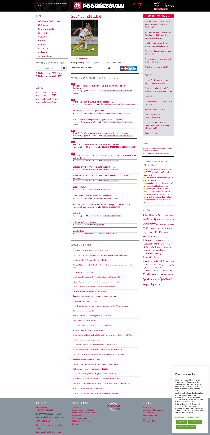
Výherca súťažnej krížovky (155, 109)
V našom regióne (111, 198)
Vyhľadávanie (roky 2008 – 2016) (49, 73)
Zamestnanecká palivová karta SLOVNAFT (87, 359)
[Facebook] (122, 68)
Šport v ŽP (43, 33)
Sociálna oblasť (128, 147)
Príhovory (157, 254)
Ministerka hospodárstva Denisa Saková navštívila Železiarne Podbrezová (157, 24)
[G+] (126, 68)
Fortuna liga (149, 237)
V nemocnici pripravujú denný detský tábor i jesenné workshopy (94, 374)
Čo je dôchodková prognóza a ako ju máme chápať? (90, 250)
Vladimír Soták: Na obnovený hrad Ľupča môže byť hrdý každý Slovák (96, 277)
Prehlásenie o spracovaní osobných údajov (50, 426)
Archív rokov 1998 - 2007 (46, 92)
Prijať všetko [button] (181, 422)
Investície (165, 237)
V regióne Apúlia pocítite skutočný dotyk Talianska (90, 260)
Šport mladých (168, 275)
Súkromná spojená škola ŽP (82, 410)
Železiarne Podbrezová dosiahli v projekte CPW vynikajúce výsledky (95, 296)
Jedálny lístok (150, 96)
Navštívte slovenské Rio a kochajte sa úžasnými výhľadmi (92, 325)
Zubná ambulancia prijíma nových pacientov (88, 330)
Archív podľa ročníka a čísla (47, 99)
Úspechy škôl (167, 271)
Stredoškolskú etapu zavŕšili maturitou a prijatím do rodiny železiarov (96, 379)
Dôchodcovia (151, 228)
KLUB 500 (43, 48)
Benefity (151, 219)
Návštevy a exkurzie (150, 247)
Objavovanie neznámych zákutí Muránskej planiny (90, 292)
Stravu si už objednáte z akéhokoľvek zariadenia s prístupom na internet (97, 350)
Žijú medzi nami (159, 285)
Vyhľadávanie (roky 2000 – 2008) (49, 76)
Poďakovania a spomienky (151, 250)
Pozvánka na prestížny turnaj (83, 272)
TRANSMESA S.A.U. (150, 416)
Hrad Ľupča (128, 136)
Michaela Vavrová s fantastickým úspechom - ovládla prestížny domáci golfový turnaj (158, 35)
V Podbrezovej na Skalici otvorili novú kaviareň (88, 388)
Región (41, 44)
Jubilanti (147, 240)
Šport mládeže (151, 279)
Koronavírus (158, 241)
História (159, 237)
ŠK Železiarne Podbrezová (82, 421)
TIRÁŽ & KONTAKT (43, 421)
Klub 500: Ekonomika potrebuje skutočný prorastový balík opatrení (95, 364)
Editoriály (116, 216)
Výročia (151, 268)
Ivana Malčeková (88, 207)
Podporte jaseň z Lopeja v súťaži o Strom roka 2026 (90, 369)
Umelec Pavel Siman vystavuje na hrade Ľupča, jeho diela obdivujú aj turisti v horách (101, 383)
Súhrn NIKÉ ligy (151, 133)
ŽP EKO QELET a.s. (150, 421)
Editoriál (148, 75)
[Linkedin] (135, 68)
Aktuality (153, 215)
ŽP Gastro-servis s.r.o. (90, 233)
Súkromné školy (46, 29)
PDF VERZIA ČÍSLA (161, 9)
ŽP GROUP (147, 407)
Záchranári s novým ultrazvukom (84, 311)
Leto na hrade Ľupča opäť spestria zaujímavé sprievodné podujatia (95, 393)
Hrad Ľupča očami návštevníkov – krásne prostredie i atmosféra (94, 287)
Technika (151, 265)
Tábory (156, 265)
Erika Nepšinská (88, 104)
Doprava (159, 224)
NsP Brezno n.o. (164, 244)
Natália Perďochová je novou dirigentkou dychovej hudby (92, 316)
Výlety (171, 265)
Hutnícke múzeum (79, 416)
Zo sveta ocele (158, 271)
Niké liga (153, 244)
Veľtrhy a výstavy (164, 265)
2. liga (146, 215)
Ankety (161, 215)
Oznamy (159, 247)
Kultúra (166, 241)
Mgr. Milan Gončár (89, 91)
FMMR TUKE (164, 233)
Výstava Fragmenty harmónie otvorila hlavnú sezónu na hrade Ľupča (96, 282)
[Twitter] (130, 68)
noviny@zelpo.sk (42, 407)
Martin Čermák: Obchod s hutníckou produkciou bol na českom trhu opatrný (98, 354)
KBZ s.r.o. (146, 418)
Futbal (115, 169)
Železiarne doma (128, 104)
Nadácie (146, 244)
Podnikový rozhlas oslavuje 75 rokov (85, 301)
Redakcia (42, 52)
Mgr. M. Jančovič (88, 147)
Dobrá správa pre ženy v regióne (84, 321)
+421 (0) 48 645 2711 (44, 410)
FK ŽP (84, 189)
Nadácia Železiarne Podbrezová (84, 413)
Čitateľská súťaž (153, 274)
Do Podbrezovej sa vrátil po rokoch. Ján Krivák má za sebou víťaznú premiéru (157, 125)
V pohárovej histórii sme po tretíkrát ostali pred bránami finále (94, 345)
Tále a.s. (115, 161)
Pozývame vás (166, 247)
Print (112, 68)
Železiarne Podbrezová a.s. (153, 410)
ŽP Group (42, 25)
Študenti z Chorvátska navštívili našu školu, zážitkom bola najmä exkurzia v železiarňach (102, 335)
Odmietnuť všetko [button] (195, 422)
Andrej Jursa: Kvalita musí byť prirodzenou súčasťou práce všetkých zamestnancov (100, 306)
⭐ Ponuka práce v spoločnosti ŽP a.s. (158, 169)
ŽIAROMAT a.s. (149, 413)
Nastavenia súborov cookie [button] (186, 427)
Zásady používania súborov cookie (187, 417)
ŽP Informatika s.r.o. (80, 418)
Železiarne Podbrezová (49, 21)
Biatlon (41, 40)
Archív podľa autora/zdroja (46, 102)
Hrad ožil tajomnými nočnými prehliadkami (87, 340)
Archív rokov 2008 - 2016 (46, 95)
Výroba (145, 268)
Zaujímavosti (114, 207)
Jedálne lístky (45, 56)
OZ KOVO (42, 36)
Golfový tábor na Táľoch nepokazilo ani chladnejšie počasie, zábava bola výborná (100, 255)
